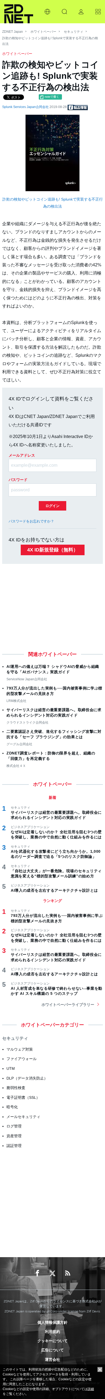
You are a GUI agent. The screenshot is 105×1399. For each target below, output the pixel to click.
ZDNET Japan (12, 32)
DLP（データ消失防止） (27, 1078)
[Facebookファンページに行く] (37, 1273)
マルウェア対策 (19, 1049)
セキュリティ (73, 32)
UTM (10, 1068)
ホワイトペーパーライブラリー (67, 1004)
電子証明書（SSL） (23, 1097)
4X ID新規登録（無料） (52, 550)
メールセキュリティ (23, 1116)
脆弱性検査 (15, 1088)
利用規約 (52, 1331)
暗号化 (12, 1107)
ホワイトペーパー (43, 32)
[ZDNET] (18, 11)
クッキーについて (52, 1341)
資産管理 (14, 1136)
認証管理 (14, 1145)
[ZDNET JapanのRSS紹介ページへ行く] (67, 1273)
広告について (52, 1350)
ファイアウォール (21, 1059)
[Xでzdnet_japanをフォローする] (52, 1273)
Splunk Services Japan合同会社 (26, 107)
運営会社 (52, 1359)
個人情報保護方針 (52, 1322)
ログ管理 (14, 1126)
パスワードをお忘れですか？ (31, 521)
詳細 (91, 1389)
